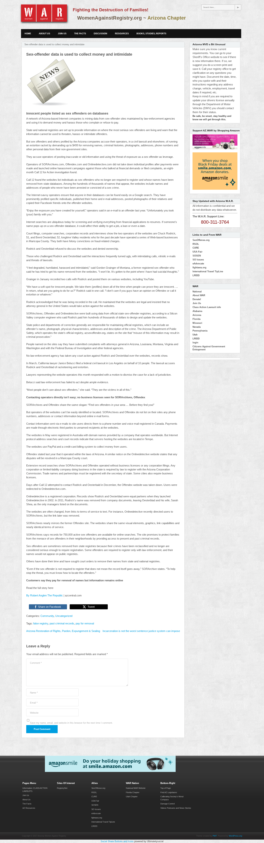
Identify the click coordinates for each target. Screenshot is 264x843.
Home (28, 33)
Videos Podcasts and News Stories (175, 808)
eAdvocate (198, 263)
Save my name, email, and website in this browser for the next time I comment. (71, 723)
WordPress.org (235, 836)
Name (34, 693)
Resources (122, 33)
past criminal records (62, 623)
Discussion (100, 33)
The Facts (80, 33)
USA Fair (197, 251)
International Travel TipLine (208, 271)
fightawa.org (199, 267)
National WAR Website (135, 788)
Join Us (62, 33)
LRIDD (196, 275)
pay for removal (85, 623)
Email (34, 703)
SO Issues (198, 259)
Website (34, 713)
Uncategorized (63, 616)
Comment (36, 663)
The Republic (55, 595)
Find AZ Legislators (168, 792)
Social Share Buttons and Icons (117, 841)
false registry (40, 623)
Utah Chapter (132, 796)
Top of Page (165, 788)
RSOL (196, 244)
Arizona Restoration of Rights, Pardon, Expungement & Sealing (63, 631)
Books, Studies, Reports (151, 33)
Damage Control (167, 804)
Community (47, 616)
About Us (44, 33)
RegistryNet (62, 788)
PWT (215, 836)
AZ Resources (28, 808)
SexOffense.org (201, 240)
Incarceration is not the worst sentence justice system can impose (141, 631)
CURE (196, 247)
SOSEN (197, 255)
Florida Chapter (132, 792)
